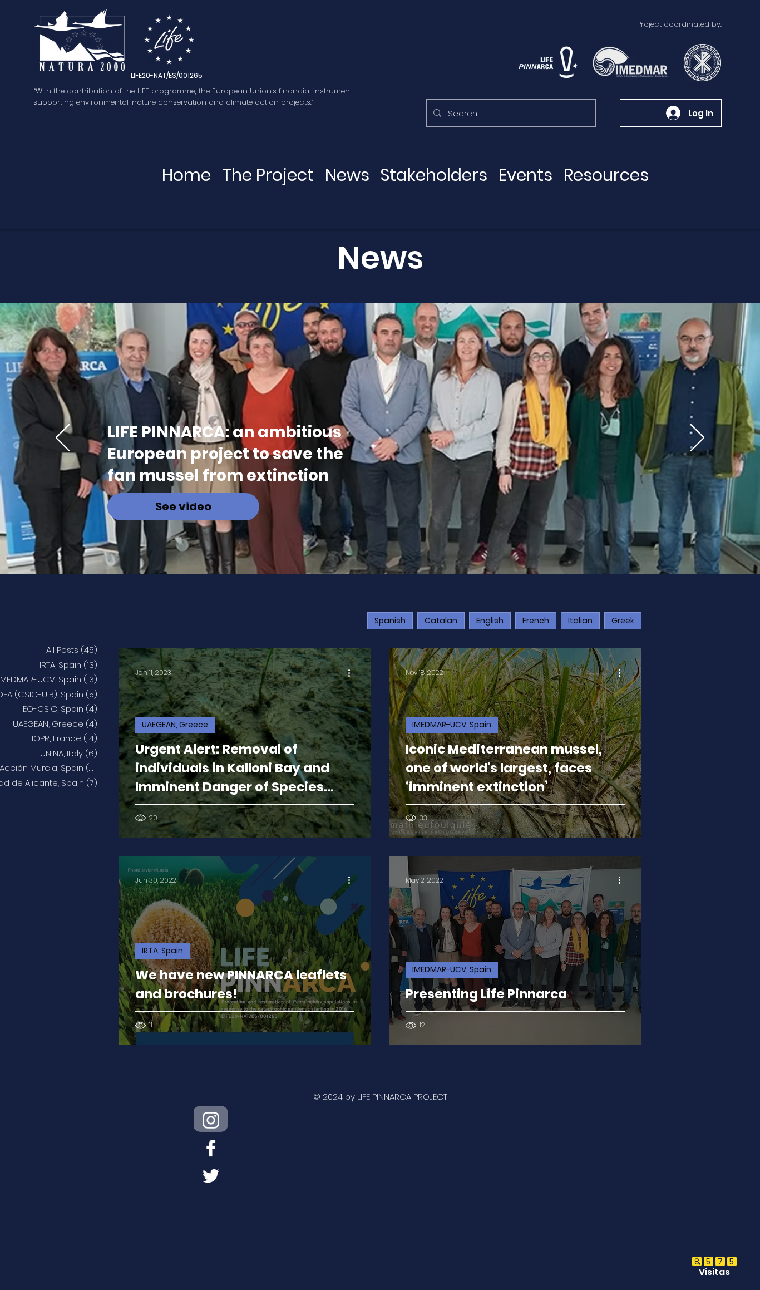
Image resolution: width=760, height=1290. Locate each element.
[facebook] (211, 1148)
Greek (622, 620)
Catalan (441, 620)
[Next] (697, 438)
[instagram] (211, 1120)
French (535, 620)
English (490, 620)
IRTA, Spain (162, 950)
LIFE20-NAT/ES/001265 (167, 75)
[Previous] (63, 438)
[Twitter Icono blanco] (211, 1176)
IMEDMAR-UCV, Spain (451, 724)
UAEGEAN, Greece (175, 724)
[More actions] (352, 673)
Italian (580, 620)
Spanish (390, 620)
